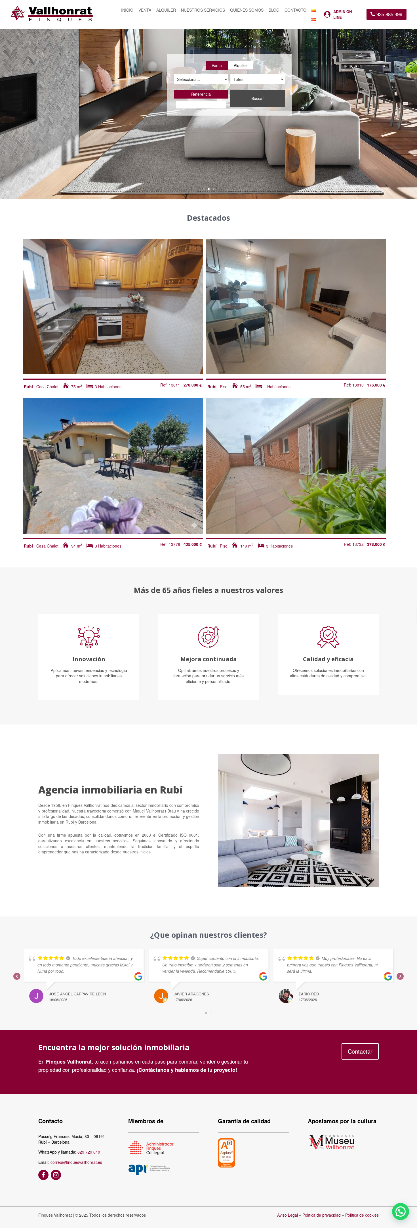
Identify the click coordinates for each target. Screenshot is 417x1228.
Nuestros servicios (203, 10)
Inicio (127, 10)
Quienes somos (247, 10)
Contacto (295, 10)
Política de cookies (362, 1215)
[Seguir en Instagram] (56, 1175)
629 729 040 (88, 1152)
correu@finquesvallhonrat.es (76, 1162)
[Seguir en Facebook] (43, 1175)
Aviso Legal (287, 1215)
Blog (274, 10)
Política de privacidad (321, 1215)
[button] (400, 1211)
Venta (144, 10)
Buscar (257, 98)
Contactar (360, 1051)
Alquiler (166, 10)
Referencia (201, 94)
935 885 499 (389, 14)
